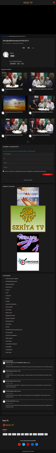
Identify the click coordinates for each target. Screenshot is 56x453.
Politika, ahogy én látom (11, 371)
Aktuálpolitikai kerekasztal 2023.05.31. (41, 135)
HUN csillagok (9, 309)
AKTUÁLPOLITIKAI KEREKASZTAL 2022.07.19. (42, 89)
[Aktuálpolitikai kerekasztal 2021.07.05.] (14, 103)
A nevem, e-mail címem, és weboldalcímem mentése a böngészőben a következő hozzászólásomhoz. (25, 171)
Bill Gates (5, 434)
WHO (46, 434)
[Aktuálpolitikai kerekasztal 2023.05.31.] (42, 126)
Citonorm (8, 289)
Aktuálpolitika (13, 63)
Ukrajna (26, 434)
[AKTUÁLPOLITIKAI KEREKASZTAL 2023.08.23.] (42, 103)
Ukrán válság (8, 352)
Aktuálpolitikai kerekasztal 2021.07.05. (14, 112)
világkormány (40, 434)
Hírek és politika (9, 307)
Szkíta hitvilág (9, 341)
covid (10, 434)
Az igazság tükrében (10, 284)
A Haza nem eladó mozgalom (12, 278)
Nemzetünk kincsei (10, 321)
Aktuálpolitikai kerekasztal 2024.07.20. (14, 89)
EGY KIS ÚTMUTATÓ (10, 401)
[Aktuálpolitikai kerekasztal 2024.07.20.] (14, 80)
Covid (7, 292)
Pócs (22, 63)
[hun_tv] (6, 54)
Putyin (18, 434)
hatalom (14, 434)
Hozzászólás (47, 174)
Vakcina (34, 434)
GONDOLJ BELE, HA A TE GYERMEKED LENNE (16, 362)
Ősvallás (7, 326)
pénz (22, 434)
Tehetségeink (8, 346)
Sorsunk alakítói (9, 332)
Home (2, 36)
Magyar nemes (9, 312)
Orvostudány (8, 324)
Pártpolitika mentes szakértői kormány (14, 329)
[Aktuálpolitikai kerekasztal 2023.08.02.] (14, 126)
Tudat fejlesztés (9, 349)
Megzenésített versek (10, 315)
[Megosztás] (33, 48)
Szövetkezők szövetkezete (11, 343)
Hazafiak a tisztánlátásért (11, 304)
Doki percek (8, 295)
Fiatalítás (8, 301)
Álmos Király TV (9, 287)
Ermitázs (7, 298)
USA (31, 434)
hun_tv (12, 53)
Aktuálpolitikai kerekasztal (18, 43)
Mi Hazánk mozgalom (10, 318)
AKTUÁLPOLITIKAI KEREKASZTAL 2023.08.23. (42, 112)
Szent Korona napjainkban (11, 335)
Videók (6, 36)
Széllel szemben (9, 338)
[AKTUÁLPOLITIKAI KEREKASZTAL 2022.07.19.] (42, 80)
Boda (19, 63)
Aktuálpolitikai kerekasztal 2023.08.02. (14, 135)
